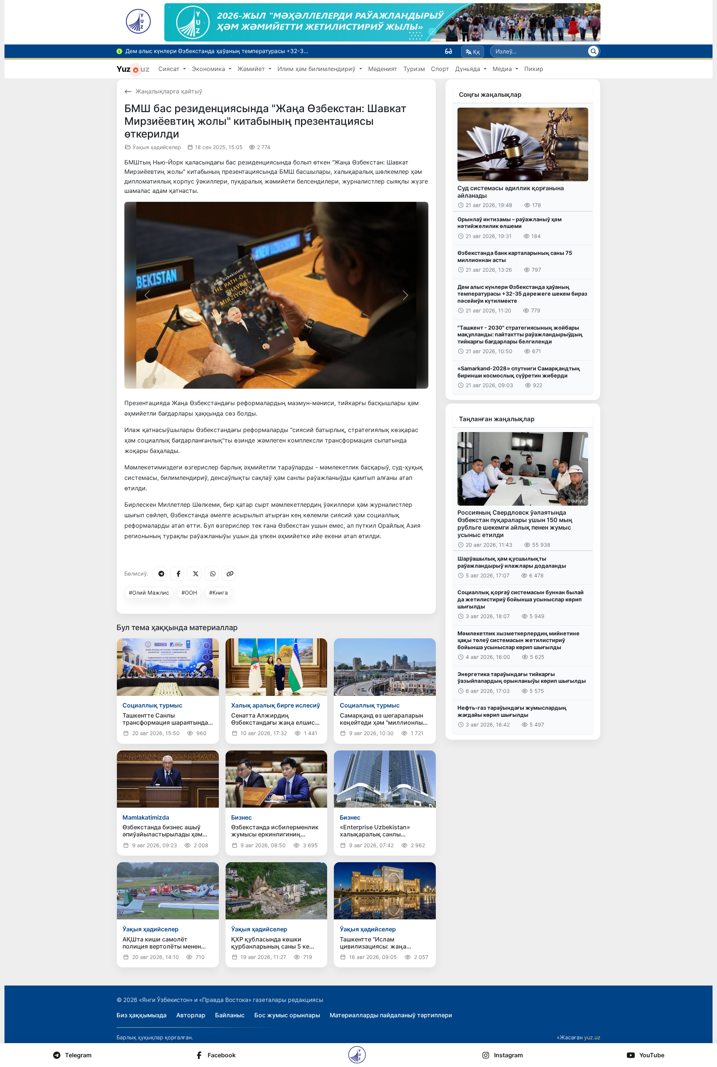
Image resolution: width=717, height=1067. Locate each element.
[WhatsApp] (211, 574)
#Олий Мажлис (149, 592)
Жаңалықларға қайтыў (169, 91)
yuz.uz (592, 1037)
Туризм (414, 69)
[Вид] (448, 51)
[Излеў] (593, 51)
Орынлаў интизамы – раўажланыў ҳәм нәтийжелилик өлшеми (509, 222)
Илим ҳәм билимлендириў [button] (317, 69)
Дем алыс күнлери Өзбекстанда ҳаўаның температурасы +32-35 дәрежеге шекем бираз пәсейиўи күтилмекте (522, 294)
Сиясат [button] (169, 69)
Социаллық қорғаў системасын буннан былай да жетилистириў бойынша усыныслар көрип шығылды (520, 599)
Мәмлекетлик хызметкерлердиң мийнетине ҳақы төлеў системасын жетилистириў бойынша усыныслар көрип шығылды (518, 640)
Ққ (476, 52)
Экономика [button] (209, 69)
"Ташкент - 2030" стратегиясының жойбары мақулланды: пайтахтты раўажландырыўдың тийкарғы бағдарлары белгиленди (520, 334)
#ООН (189, 592)
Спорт (440, 69)
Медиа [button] (503, 69)
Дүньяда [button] (468, 69)
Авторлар (190, 1015)
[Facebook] (177, 574)
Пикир (533, 69)
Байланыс (230, 1015)
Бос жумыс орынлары (287, 1015)
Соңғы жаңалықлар (490, 94)
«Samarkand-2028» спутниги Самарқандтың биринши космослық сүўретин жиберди (518, 372)
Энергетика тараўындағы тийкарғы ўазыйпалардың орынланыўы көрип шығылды (521, 677)
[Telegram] (160, 574)
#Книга (218, 592)
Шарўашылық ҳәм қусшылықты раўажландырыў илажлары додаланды (511, 562)
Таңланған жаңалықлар (496, 419)
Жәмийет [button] (252, 69)
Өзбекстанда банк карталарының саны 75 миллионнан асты (514, 256)
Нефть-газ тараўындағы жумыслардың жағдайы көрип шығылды (512, 711)
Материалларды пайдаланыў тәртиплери (391, 1015)
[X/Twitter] (194, 574)
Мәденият (382, 69)
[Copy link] (228, 574)
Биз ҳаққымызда (142, 1015)
